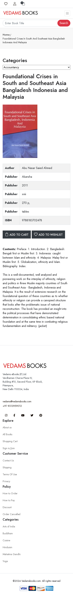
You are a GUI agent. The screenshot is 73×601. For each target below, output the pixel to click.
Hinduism (7, 547)
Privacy (6, 481)
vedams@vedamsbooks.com (17, 401)
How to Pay (9, 500)
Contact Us (8, 460)
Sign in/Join (9, 448)
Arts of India (9, 526)
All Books (7, 434)
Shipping (7, 467)
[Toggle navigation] (67, 13)
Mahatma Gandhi (12, 554)
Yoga (5, 561)
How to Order (10, 493)
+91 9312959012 (12, 406)
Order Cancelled (11, 514)
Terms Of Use (10, 474)
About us (7, 427)
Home (6, 34)
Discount (7, 507)
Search (64, 23)
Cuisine (6, 540)
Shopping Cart (10, 441)
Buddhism (8, 533)
